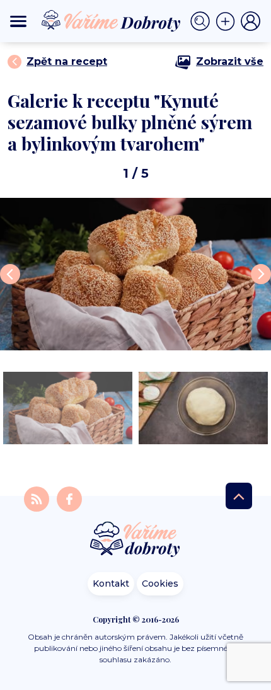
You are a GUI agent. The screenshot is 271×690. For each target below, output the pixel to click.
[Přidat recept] (228, 21)
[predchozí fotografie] (10, 274)
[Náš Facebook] (69, 499)
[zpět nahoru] (239, 496)
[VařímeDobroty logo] (111, 21)
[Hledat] (203, 21)
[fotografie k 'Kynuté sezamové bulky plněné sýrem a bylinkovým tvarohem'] (135, 274)
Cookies (160, 583)
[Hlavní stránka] (135, 540)
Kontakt (111, 583)
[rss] (38, 499)
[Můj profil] (251, 21)
